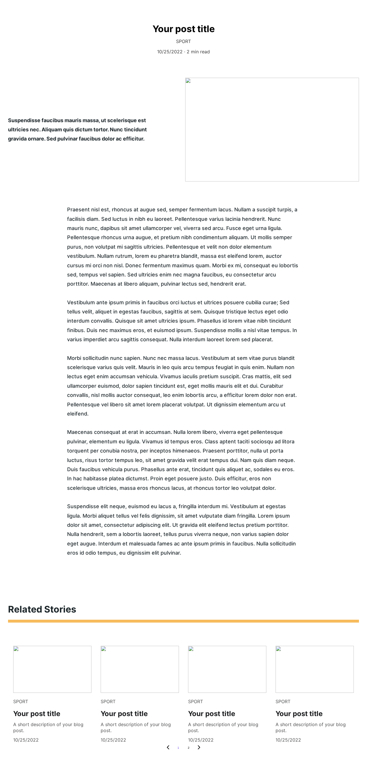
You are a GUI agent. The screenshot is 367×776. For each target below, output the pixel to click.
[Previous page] (168, 748)
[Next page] (199, 748)
